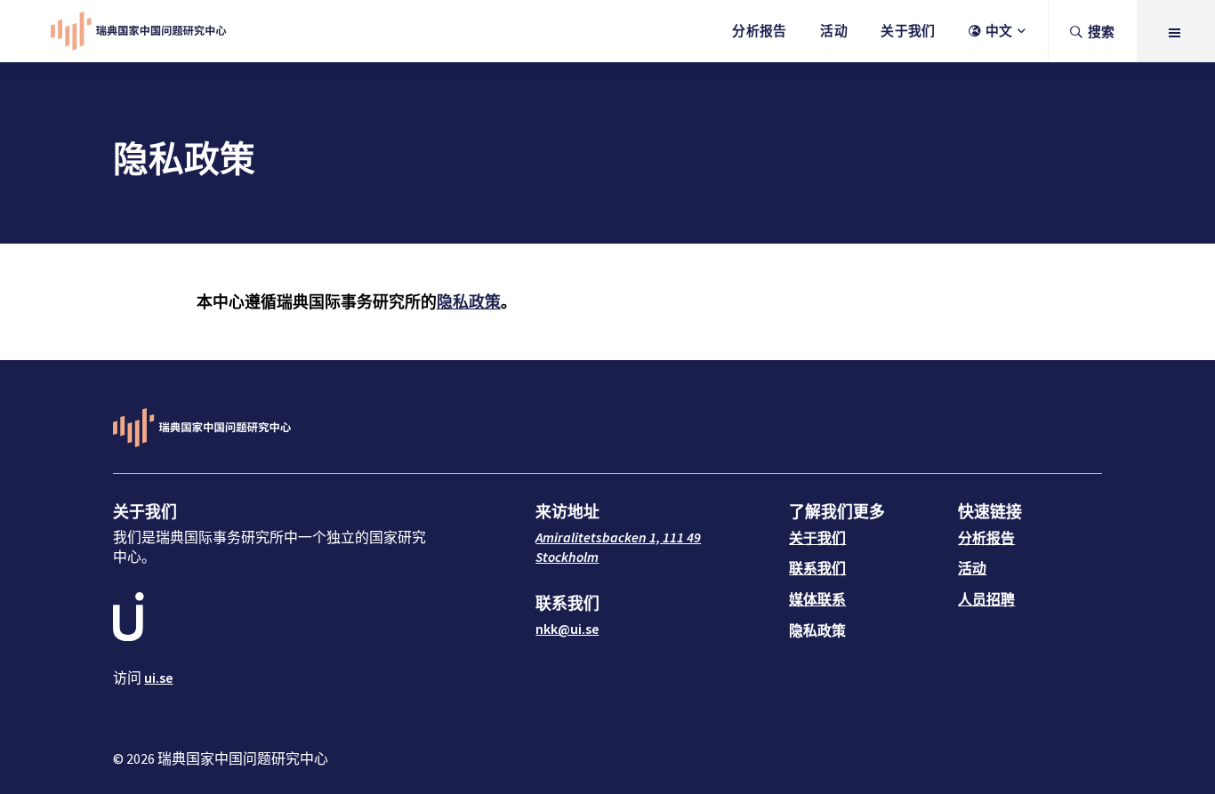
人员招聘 (986, 599)
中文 (999, 30)
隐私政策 (469, 302)
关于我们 (908, 30)
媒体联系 (817, 599)
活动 (834, 30)
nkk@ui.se (567, 629)
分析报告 (759, 30)
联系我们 (817, 568)
